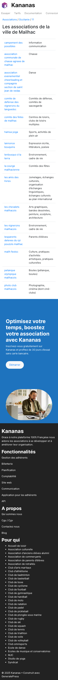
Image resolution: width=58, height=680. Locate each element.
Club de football (17, 589)
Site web (7, 482)
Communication (10, 488)
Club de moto (15, 600)
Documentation (33, 13)
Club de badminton (19, 574)
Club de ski (14, 622)
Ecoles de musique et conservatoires (29, 651)
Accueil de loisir (17, 545)
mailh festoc (11, 251)
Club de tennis (16, 629)
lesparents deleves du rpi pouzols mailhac (13, 240)
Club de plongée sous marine (25, 614)
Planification (9, 470)
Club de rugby (16, 618)
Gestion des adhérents (15, 457)
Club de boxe (15, 582)
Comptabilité (9, 476)
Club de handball (17, 596)
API (3, 501)
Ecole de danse (16, 647)
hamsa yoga (11, 131)
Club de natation (17, 604)
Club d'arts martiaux (19, 567)
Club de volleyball (18, 640)
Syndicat (13, 662)
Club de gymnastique (20, 593)
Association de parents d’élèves (26, 560)
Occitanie (24, 19)
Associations (9, 19)
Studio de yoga (16, 658)
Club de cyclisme (18, 585)
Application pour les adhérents (19, 495)
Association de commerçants (24, 556)
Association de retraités (21, 563)
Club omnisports (17, 644)
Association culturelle (20, 549)
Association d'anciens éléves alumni (28, 553)
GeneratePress (10, 676)
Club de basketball (18, 578)
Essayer (5, 13)
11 (33, 19)
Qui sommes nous (12, 514)
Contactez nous (10, 526)
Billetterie (7, 463)
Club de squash (17, 625)
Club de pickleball (18, 611)
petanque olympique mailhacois (10, 274)
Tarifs (17, 13)
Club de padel (16, 607)
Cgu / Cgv (7, 520)
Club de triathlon (17, 633)
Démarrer (14, 364)
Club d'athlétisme (18, 571)
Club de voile (15, 636)
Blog (4, 532)
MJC (10, 655)
